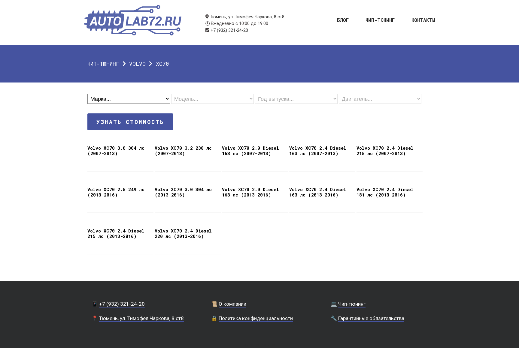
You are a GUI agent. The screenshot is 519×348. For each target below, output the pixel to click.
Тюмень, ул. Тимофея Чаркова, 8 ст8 (247, 17)
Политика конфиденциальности (256, 318)
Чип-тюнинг (380, 19)
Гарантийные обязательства (371, 318)
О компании (232, 304)
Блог (343, 19)
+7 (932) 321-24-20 (229, 30)
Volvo (137, 63)
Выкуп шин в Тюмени (259, 344)
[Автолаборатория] (132, 20)
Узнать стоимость (130, 121)
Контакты (423, 19)
